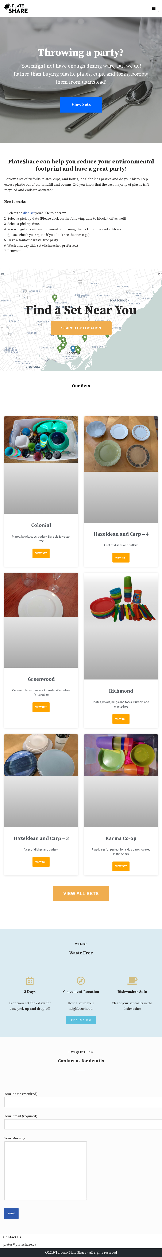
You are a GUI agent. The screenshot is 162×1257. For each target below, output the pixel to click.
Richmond (121, 691)
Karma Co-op (120, 839)
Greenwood (41, 679)
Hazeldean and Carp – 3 (41, 839)
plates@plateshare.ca (19, 1244)
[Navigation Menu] (154, 8)
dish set (29, 213)
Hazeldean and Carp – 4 (121, 534)
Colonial (41, 525)
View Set (41, 553)
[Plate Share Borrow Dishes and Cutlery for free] (15, 8)
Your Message (14, 1138)
